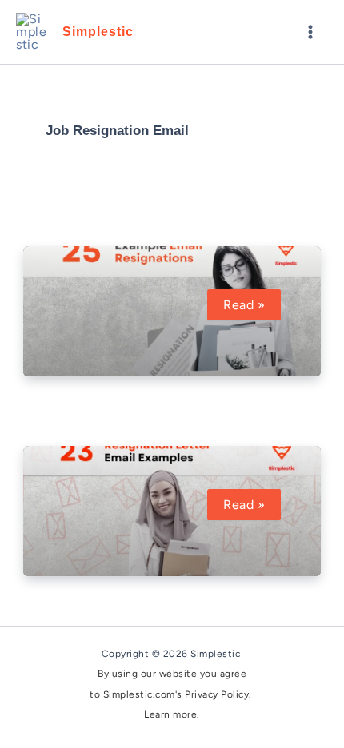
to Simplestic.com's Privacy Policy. (172, 694)
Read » (251, 304)
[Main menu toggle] (310, 32)
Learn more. (172, 714)
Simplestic (98, 31)
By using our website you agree (172, 673)
